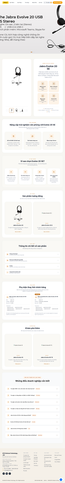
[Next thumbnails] (26, 110)
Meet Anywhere (26, 465)
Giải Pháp (19, 2)
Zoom (56, 454)
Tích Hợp (27, 2)
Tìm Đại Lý (36, 462)
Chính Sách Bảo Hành (38, 477)
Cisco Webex (57, 458)
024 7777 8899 (7, 465)
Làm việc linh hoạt (48, 452)
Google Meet (57, 456)
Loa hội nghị (25, 459)
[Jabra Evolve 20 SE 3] (21, 110)
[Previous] (3, 26)
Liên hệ (40, 2)
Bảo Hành (36, 458)
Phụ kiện (25, 467)
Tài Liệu (35, 452)
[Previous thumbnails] (7, 110)
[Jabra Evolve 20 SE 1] (11, 110)
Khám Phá (34, 2)
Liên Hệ (35, 460)
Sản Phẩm (12, 2)
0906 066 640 (15, 465)
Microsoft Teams (58, 452)
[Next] (61, 26)
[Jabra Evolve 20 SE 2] (16, 110)
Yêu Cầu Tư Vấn (57, 2)
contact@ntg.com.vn (8, 467)
